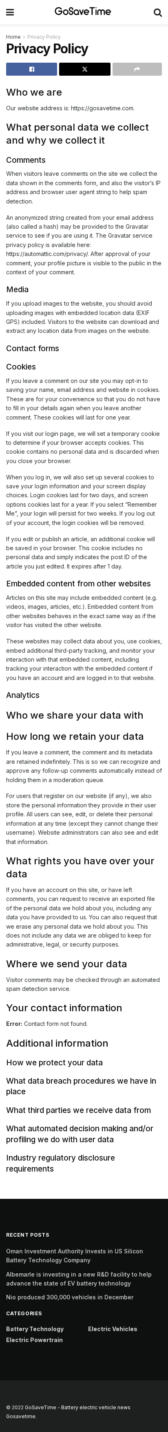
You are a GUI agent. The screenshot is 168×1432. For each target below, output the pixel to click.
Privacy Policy (44, 37)
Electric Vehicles (112, 1328)
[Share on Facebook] (31, 69)
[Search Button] (158, 12)
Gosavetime (20, 1416)
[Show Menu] (10, 12)
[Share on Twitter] (84, 69)
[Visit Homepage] (84, 12)
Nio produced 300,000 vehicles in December (69, 1297)
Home (13, 37)
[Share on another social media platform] (137, 69)
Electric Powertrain (34, 1339)
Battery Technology (35, 1328)
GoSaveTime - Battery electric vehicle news (77, 1407)
